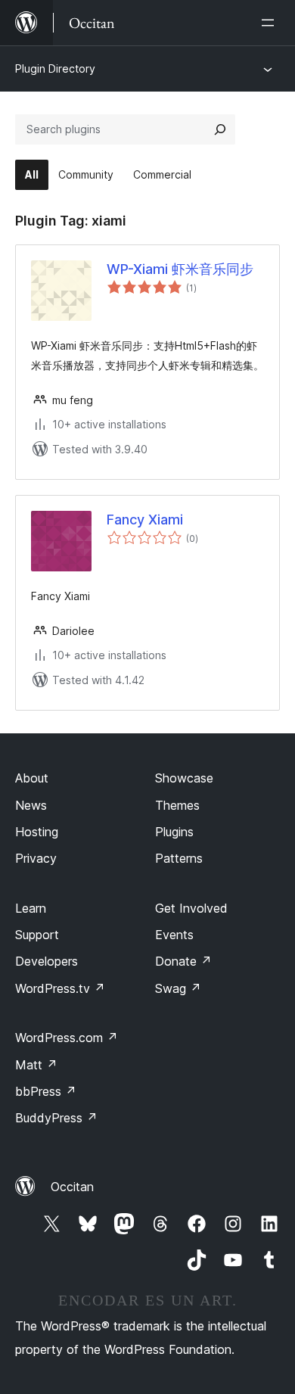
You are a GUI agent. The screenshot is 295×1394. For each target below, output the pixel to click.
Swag (178, 988)
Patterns (179, 858)
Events (174, 934)
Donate (183, 961)
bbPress (45, 1091)
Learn (30, 908)
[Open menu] (271, 22)
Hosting (36, 831)
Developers (46, 961)
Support (37, 934)
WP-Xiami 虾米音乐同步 (180, 269)
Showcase (184, 778)
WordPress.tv (60, 988)
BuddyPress (56, 1117)
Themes (177, 805)
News (31, 805)
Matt (36, 1064)
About (31, 778)
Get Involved (191, 908)
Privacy (36, 858)
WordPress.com (66, 1037)
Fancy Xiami (145, 519)
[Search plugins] (220, 129)
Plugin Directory (55, 68)
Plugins (174, 831)
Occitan (72, 1186)
